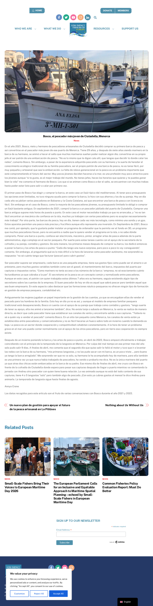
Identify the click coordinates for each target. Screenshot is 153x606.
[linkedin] (88, 17)
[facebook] (59, 17)
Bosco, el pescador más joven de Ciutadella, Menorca (76, 136)
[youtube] (73, 17)
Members (123, 10)
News (76, 140)
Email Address (64, 529)
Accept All (58, 593)
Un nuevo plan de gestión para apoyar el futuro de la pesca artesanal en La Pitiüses (40, 407)
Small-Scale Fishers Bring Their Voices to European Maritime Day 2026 (27, 487)
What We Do (52, 28)
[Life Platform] (78, 30)
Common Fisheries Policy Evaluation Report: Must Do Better (121, 487)
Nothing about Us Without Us (124, 405)
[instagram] (81, 17)
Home (38, 10)
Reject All (39, 593)
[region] (39, 584)
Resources (102, 28)
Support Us (130, 28)
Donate (107, 10)
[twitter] (66, 17)
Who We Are (23, 28)
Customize (19, 593)
